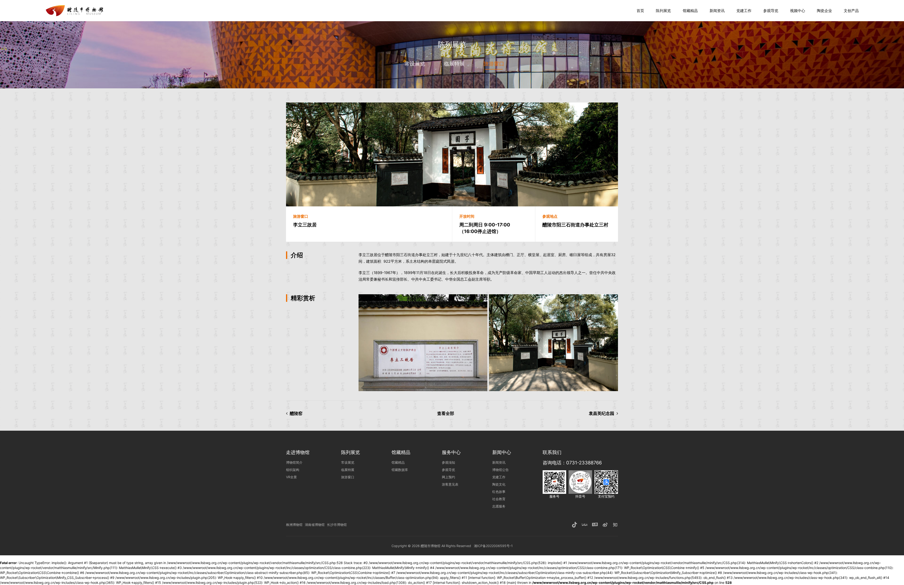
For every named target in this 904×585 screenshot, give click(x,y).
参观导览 (770, 10)
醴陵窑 (296, 413)
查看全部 (445, 413)
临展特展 (454, 64)
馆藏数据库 (399, 470)
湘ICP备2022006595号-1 (493, 546)
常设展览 (414, 64)
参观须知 (448, 462)
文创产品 (851, 10)
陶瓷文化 (498, 484)
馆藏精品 (690, 10)
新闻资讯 (717, 10)
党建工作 (743, 10)
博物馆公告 (500, 470)
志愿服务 (498, 506)
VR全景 (291, 477)
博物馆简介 (294, 462)
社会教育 (498, 499)
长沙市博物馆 (337, 525)
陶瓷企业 (824, 10)
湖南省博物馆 (315, 525)
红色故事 (498, 492)
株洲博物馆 (294, 525)
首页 (640, 10)
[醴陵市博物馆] (75, 7)
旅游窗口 (494, 64)
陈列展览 (663, 10)
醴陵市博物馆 (430, 546)
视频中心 (797, 10)
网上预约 (448, 477)
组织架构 (292, 470)
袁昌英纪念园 (601, 413)
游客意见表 (450, 484)
